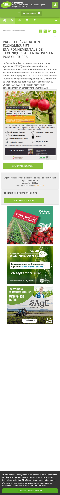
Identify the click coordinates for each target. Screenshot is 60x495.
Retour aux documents (15, 31)
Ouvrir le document (23, 166)
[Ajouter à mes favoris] (55, 38)
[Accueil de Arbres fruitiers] (4, 20)
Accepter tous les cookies (30, 490)
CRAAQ (25, 480)
